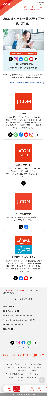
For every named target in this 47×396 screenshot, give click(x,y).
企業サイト (6, 329)
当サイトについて (23, 380)
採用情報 (20, 377)
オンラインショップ (41, 9)
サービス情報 (7, 306)
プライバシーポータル (20, 364)
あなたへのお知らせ (41, 3)
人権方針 (33, 370)
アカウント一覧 (23, 347)
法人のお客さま (31, 377)
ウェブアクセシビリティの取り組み (15, 367)
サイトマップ (8, 364)
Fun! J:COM (17, 320)
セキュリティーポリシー (35, 367)
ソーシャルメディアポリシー (19, 370)
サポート (16, 315)
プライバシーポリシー (36, 364)
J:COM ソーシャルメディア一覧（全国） (26, 82)
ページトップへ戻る (24, 298)
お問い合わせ (37, 374)
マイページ (13, 324)
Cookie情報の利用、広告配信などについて (18, 374)
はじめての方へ (24, 9)
